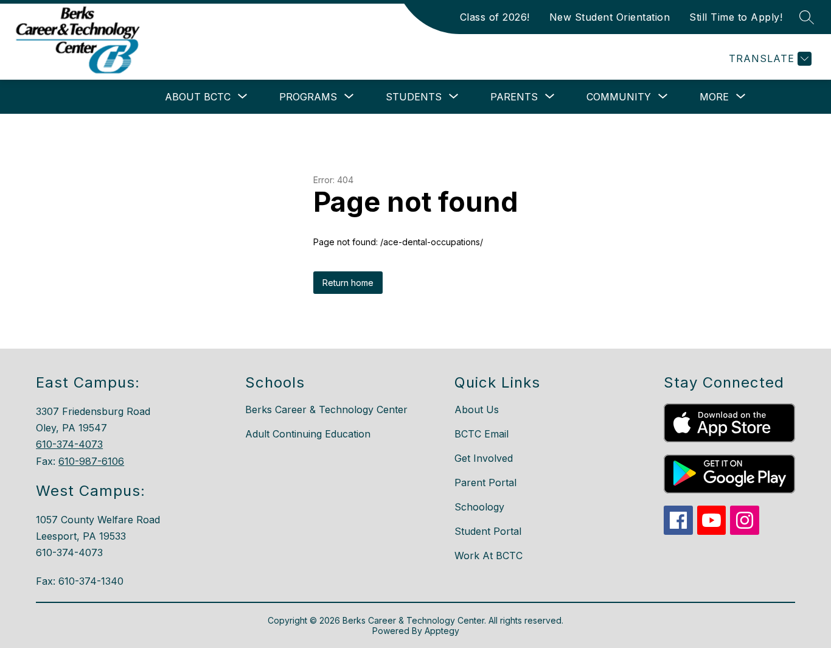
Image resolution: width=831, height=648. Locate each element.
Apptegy (442, 630)
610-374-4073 (69, 444)
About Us (476, 409)
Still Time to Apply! (735, 17)
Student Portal (487, 531)
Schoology (479, 507)
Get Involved (483, 458)
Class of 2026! (495, 17)
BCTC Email (481, 434)
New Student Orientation (609, 17)
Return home (348, 282)
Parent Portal (485, 482)
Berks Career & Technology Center (326, 409)
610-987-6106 (91, 461)
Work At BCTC (488, 555)
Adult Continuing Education (307, 434)
